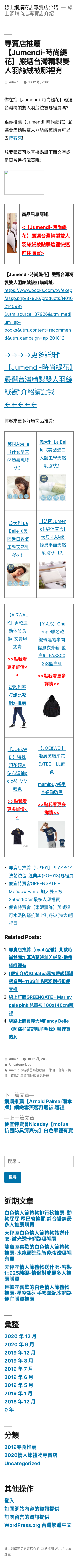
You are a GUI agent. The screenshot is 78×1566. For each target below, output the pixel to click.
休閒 (52, 1070)
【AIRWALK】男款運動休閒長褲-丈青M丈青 (17, 630)
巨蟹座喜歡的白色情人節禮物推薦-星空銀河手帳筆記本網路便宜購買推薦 (38, 1293)
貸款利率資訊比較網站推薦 (17, 695)
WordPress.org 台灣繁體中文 (38, 1525)
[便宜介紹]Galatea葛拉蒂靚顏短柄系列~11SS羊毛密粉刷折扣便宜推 (41, 981)
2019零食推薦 (20, 1447)
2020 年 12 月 (20, 1336)
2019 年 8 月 (18, 1361)
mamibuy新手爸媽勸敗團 (27, 1070)
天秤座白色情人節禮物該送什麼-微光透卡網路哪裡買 (36, 1236)
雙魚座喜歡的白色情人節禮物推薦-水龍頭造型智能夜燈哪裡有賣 (38, 1253)
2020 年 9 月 (19, 1344)
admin (13, 82)
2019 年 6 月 (18, 1377)
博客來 (15, 138)
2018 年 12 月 (20, 1402)
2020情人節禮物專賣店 (31, 1455)
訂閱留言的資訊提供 (26, 1517)
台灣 (61, 1070)
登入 (9, 1501)
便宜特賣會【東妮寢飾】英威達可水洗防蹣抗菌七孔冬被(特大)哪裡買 (41, 915)
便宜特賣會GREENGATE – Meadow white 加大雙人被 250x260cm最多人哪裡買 (36, 891)
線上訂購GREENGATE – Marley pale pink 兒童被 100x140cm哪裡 (41, 1005)
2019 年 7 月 (18, 1369)
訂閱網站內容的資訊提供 (31, 1509)
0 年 (9, 1410)
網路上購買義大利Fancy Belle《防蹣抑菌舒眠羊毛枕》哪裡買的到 (39, 1028)
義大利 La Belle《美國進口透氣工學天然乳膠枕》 (18, 539)
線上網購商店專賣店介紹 (31, 7)
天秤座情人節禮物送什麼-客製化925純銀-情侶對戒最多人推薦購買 (38, 1273)
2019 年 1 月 (18, 1393)
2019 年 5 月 (18, 1385)
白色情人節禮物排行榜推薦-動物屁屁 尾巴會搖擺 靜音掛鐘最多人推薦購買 (38, 1219)
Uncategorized (20, 1064)
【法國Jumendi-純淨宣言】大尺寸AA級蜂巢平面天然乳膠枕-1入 (52, 537)
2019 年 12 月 (20, 1353)
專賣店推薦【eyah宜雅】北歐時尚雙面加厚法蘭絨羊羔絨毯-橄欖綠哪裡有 (40, 957)
